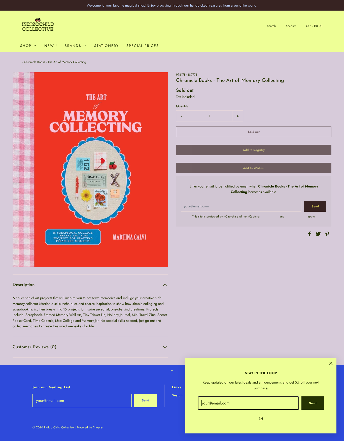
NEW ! (50, 45)
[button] (90, 285)
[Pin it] (326, 234)
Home (16, 62)
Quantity (182, 106)
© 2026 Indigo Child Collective (53, 427)
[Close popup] (330, 363)
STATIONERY (106, 45)
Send (145, 400)
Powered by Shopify (89, 427)
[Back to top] (172, 371)
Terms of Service (295, 216)
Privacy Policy (270, 216)
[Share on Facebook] (309, 234)
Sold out (254, 131)
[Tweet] (317, 234)
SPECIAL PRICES (142, 45)
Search (177, 395)
